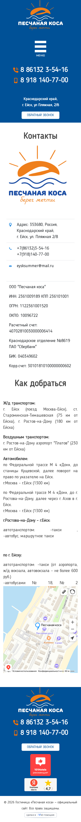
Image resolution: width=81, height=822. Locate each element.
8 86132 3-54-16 (43, 70)
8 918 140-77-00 (43, 80)
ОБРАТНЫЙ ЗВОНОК (40, 115)
